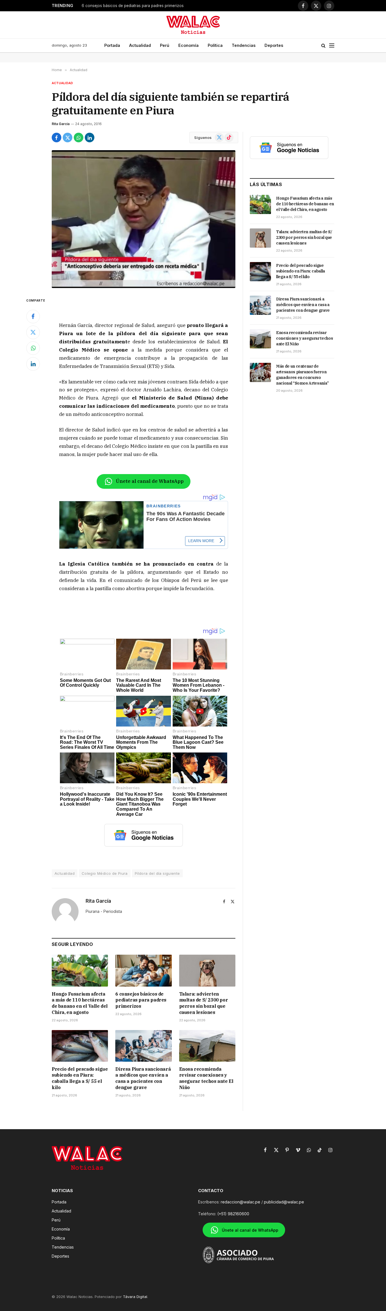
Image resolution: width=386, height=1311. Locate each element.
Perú (164, 45)
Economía (188, 45)
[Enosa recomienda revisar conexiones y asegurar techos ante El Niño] (207, 1046)
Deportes (273, 45)
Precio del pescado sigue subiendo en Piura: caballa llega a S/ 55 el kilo (80, 1078)
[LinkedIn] (33, 364)
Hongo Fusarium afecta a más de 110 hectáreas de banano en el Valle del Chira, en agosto (80, 1003)
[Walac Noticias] (193, 25)
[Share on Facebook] (56, 137)
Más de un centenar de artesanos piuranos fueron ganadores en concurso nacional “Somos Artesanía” (302, 375)
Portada (112, 45)
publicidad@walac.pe (284, 1201)
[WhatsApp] (33, 348)
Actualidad (140, 45)
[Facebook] (33, 316)
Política (215, 45)
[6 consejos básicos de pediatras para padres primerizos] (143, 970)
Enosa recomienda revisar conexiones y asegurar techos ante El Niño (206, 1078)
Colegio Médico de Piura (105, 873)
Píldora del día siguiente (157, 873)
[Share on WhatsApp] (78, 137)
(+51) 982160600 (233, 1213)
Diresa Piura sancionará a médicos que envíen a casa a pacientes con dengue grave (143, 1078)
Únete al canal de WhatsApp (150, 481)
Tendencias (243, 45)
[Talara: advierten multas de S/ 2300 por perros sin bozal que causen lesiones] (207, 970)
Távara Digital (135, 1296)
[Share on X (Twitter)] (67, 137)
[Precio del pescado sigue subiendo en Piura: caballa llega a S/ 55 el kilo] (80, 1046)
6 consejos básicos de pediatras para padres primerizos (133, 5)
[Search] (323, 45)
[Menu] (331, 45)
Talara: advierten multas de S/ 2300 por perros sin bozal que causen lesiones (203, 1003)
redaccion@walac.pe (240, 1201)
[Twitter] (33, 332)
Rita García (61, 124)
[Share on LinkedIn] (89, 137)
